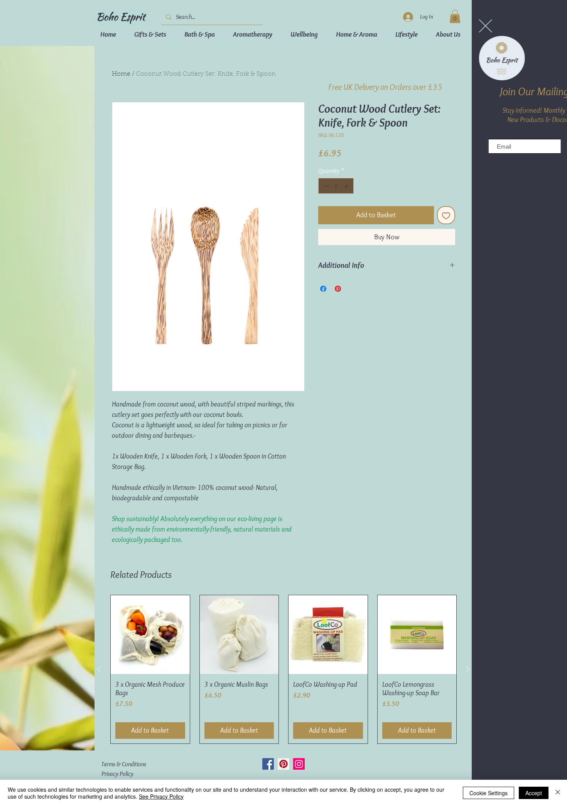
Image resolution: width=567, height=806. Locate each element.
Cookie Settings (488, 793)
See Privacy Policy (161, 796)
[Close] (557, 793)
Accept (533, 793)
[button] (431, 25)
